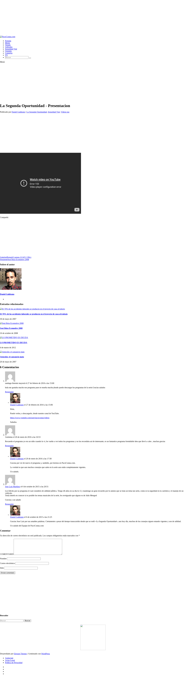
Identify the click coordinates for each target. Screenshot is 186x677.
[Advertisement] (76, 18)
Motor (7, 43)
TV (6, 55)
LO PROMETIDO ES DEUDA (13, 342)
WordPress (45, 654)
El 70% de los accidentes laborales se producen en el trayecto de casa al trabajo (34, 314)
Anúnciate (9, 658)
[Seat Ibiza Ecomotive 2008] (12, 323)
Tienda (8, 45)
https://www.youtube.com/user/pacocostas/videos (29, 418)
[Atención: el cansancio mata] (12, 352)
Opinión (8, 51)
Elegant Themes (20, 654)
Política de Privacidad (13, 663)
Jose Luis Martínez (12, 486)
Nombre (3, 558)
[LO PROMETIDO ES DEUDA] (14, 337)
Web (2, 568)
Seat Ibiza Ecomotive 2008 (11, 328)
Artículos (8, 47)
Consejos (8, 53)
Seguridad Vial (11, 49)
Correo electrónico (7, 563)
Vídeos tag (65, 112)
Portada (8, 41)
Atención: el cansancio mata (12, 357)
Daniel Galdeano (18, 112)
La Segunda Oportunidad (37, 112)
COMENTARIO (7, 554)
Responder (9, 392)
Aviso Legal (10, 660)
